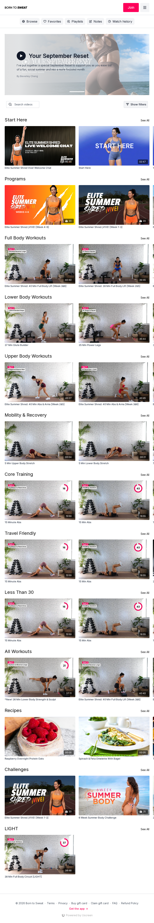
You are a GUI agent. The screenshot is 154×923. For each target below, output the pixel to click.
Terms (51, 903)
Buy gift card (79, 903)
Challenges (17, 769)
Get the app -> (78, 908)
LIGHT (11, 828)
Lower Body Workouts (28, 297)
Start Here (16, 120)
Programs (15, 179)
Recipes (13, 710)
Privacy (63, 903)
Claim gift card (100, 903)
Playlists (77, 21)
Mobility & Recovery (26, 415)
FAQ (114, 903)
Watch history (122, 21)
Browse (31, 21)
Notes (98, 21)
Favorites (54, 21)
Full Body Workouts (25, 238)
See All (145, 120)
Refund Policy (129, 903)
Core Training (19, 474)
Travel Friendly (20, 533)
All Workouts (18, 651)
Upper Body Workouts (28, 356)
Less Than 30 (19, 592)
